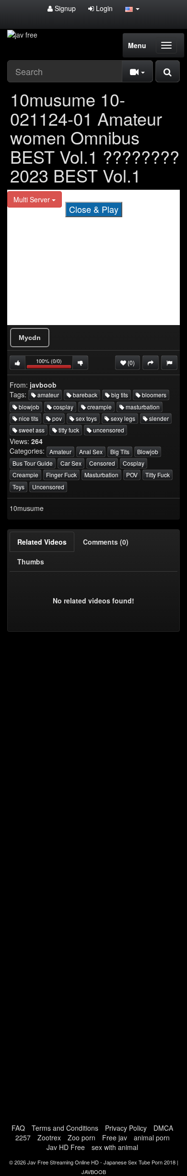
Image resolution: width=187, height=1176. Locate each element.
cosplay (62, 407)
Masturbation (101, 474)
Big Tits (119, 451)
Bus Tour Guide (32, 463)
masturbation (142, 407)
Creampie (25, 474)
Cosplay (133, 463)
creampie (99, 407)
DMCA (163, 1128)
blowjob (28, 407)
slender (158, 418)
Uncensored (48, 487)
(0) (130, 362)
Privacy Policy (126, 1128)
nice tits (27, 418)
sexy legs (122, 418)
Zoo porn (81, 1137)
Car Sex (71, 463)
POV (132, 474)
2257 (23, 1137)
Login (103, 8)
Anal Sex (91, 451)
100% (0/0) (54, 363)
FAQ (18, 1128)
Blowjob (147, 451)
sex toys (85, 418)
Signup (64, 8)
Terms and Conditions (65, 1128)
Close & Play (93, 209)
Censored (102, 463)
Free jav (114, 1137)
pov (56, 418)
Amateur (60, 451)
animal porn (152, 1137)
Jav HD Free (66, 1147)
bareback (84, 395)
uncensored (108, 430)
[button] (132, 8)
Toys (18, 487)
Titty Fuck (157, 474)
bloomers (153, 395)
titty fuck (68, 430)
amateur (47, 395)
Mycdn (30, 337)
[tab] (42, 542)
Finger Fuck (61, 474)
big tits (119, 395)
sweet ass (31, 430)
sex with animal (115, 1147)
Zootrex (49, 1137)
